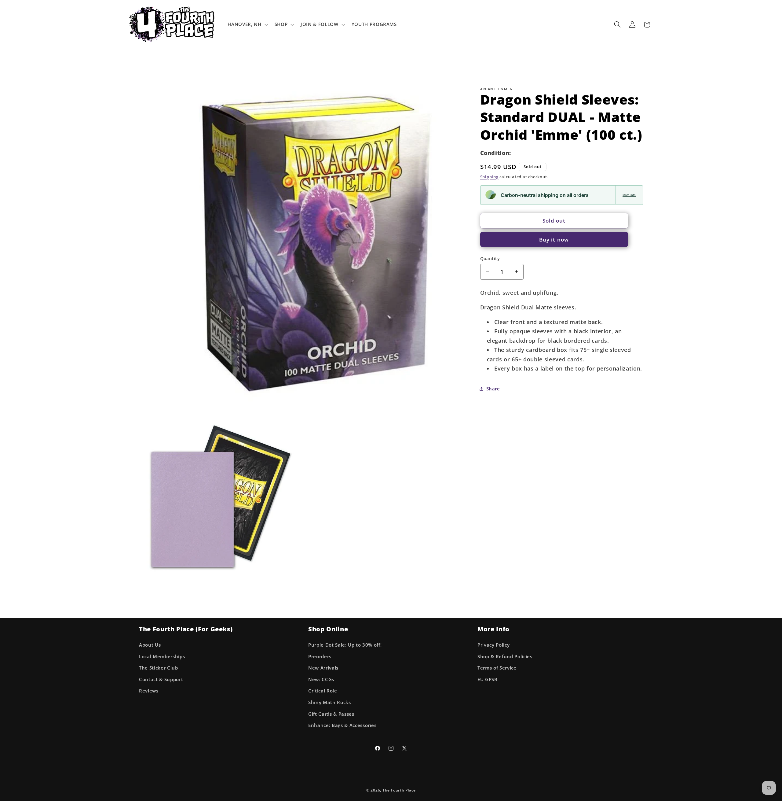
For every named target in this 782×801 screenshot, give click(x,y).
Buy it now (554, 239)
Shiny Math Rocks (329, 702)
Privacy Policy (493, 644)
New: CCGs (321, 679)
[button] (247, 24)
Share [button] (493, 388)
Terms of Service (497, 668)
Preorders (319, 656)
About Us (150, 644)
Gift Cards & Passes (331, 714)
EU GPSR (487, 679)
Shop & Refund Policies (504, 656)
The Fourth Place (399, 790)
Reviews (149, 691)
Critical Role (322, 691)
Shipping (489, 176)
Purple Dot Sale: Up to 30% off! (345, 644)
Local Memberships (162, 656)
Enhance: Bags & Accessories (342, 725)
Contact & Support (161, 679)
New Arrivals (323, 668)
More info (629, 194)
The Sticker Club (158, 668)
